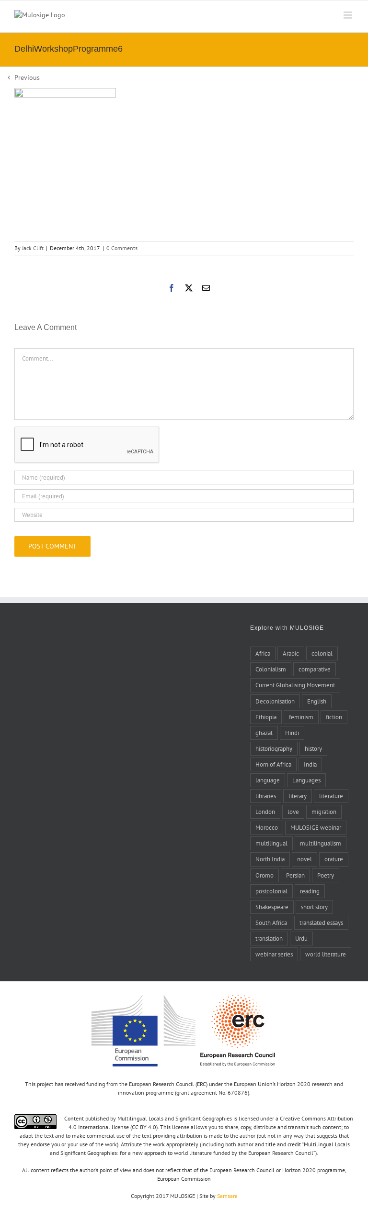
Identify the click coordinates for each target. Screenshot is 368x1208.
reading (310, 891)
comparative (315, 669)
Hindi (292, 732)
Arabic (291, 653)
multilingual (271, 843)
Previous (27, 77)
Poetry (325, 875)
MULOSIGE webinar (315, 827)
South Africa (271, 922)
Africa (262, 653)
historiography (273, 748)
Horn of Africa (273, 764)
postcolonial (271, 891)
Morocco (266, 827)
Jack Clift (33, 248)
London (265, 811)
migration (323, 811)
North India (270, 859)
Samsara (227, 1195)
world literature (325, 954)
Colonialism (270, 669)
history (313, 748)
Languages (306, 780)
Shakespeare (271, 907)
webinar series (274, 954)
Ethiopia (265, 717)
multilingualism (320, 843)
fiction (334, 717)
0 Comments (122, 248)
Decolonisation (275, 701)
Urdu (301, 938)
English (316, 701)
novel (304, 859)
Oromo (264, 875)
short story (314, 907)
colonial (322, 653)
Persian (295, 875)
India (310, 764)
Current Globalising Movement (295, 685)
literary (297, 796)
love (293, 811)
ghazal (264, 732)
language (267, 780)
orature (333, 859)
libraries (265, 796)
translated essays (321, 922)
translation (269, 938)
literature (331, 796)
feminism (301, 717)
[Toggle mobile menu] (349, 15)
